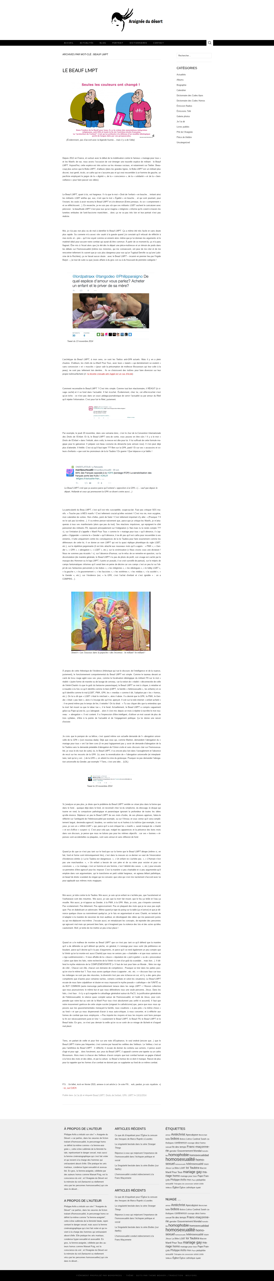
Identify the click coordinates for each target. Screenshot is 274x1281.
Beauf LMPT (98, 1095)
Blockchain (203, 1135)
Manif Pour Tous (174, 1172)
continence (180, 1142)
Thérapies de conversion (183, 1184)
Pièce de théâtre (184, 137)
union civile (199, 1184)
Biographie (181, 85)
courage (191, 1143)
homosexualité (180, 1159)
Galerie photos (183, 116)
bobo (168, 1139)
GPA (124, 1095)
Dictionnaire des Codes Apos (190, 95)
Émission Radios (184, 106)
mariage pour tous (188, 1176)
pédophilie (201, 1180)
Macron (203, 1168)
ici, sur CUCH (70, 1088)
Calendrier (181, 90)
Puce (194, 1180)
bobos (175, 1138)
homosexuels (180, 1164)
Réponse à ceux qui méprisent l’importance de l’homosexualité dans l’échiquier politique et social (136, 1156)
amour (168, 1135)
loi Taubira (192, 1167)
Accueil (69, 43)
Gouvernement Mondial (189, 1150)
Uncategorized (183, 142)
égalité (198, 1187)
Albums (180, 80)
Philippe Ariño (178, 1179)
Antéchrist (178, 1134)
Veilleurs (169, 1187)
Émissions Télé (184, 111)
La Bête (175, 1168)
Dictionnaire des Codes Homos (191, 100)
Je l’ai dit (78, 1095)
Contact (158, 43)
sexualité (169, 1184)
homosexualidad (199, 1155)
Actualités (86, 43)
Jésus (168, 1168)
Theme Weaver (157, 1275)
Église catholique (187, 1187)
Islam (206, 1164)
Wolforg (191, 1275)
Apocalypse (192, 1134)
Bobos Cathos (186, 1139)
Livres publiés (183, 127)
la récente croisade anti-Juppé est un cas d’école (109, 374)
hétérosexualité (194, 1163)
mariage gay (192, 1172)
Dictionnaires (138, 43)
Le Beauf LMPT (80, 70)
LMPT (131, 1095)
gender (173, 1151)
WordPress (115, 1275)
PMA (189, 1180)
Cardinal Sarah (199, 1139)
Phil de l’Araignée (185, 132)
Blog (103, 43)
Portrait (117, 43)
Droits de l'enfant (113, 1095)
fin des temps (179, 1146)
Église (176, 1187)
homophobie (178, 1155)
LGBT (182, 1168)
